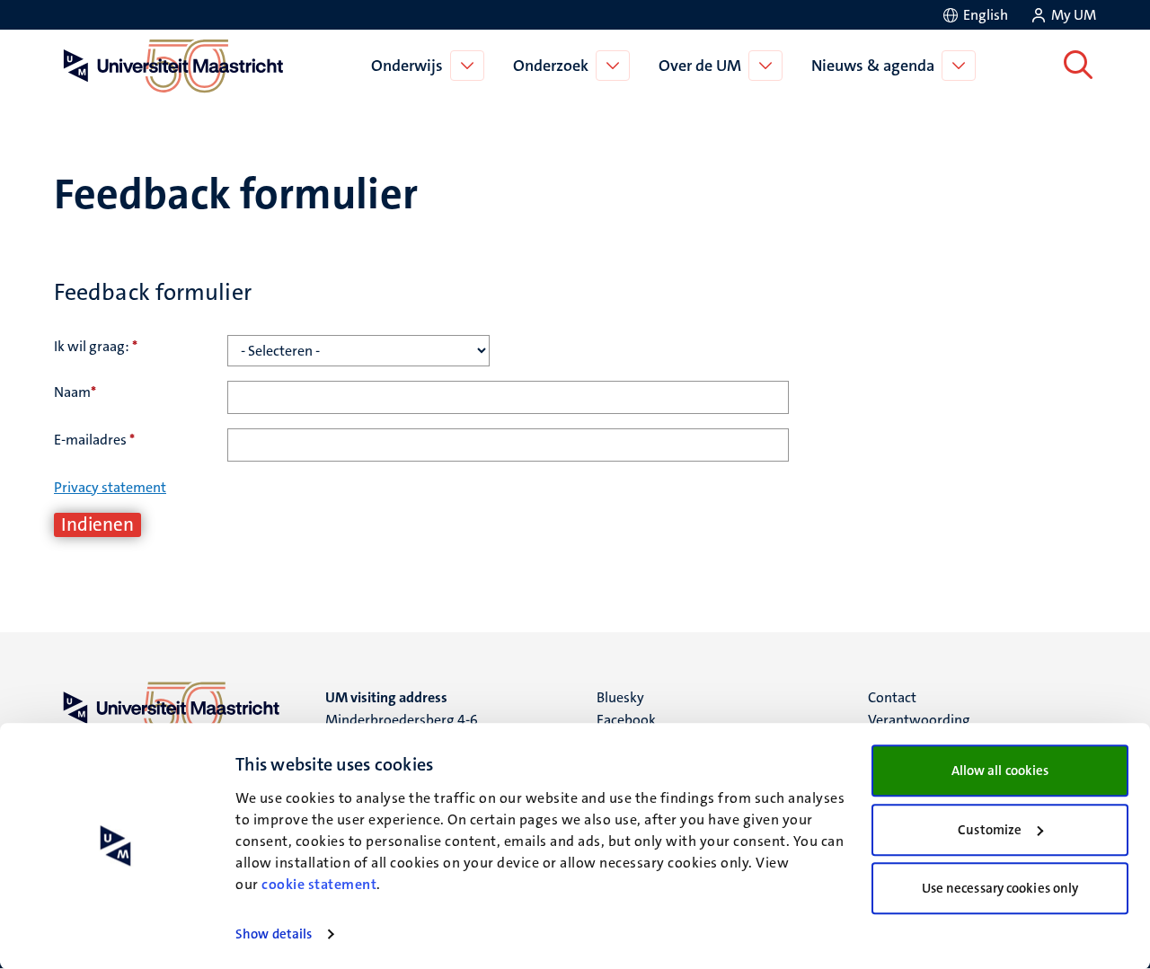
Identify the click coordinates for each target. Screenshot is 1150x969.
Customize (990, 830)
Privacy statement (110, 487)
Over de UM (700, 65)
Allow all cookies (1000, 771)
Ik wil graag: (95, 346)
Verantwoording (919, 719)
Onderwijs (407, 65)
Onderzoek (550, 65)
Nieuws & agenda (872, 65)
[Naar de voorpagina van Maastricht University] (170, 65)
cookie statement (318, 884)
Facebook (626, 719)
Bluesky (620, 697)
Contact (892, 697)
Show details (273, 934)
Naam (75, 392)
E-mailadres (94, 439)
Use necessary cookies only (1000, 888)
